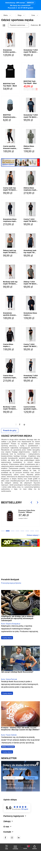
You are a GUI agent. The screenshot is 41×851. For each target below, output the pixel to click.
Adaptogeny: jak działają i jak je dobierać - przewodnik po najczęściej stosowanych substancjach (18, 618)
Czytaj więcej (7, 638)
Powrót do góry (9, 430)
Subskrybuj (31, 778)
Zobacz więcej (32, 535)
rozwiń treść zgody (11, 784)
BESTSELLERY (11, 502)
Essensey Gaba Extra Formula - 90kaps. (26, 511)
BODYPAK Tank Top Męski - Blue (30, 82)
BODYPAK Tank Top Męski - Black (10, 84)
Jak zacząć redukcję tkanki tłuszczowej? (17, 672)
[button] (25, 846)
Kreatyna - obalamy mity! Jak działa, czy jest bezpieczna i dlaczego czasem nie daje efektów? (20, 729)
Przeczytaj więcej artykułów (11, 583)
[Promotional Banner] (20, 162)
